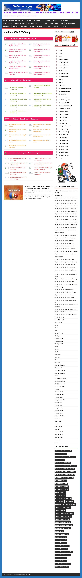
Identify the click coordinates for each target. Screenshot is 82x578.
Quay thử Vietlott (64, 155)
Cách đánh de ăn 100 (60, 454)
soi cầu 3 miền (59, 531)
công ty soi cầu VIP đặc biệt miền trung (65, 264)
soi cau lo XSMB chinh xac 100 (63, 516)
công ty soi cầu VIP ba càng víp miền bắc (65, 200)
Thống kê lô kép (63, 117)
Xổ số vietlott (63, 71)
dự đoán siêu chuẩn (60, 480)
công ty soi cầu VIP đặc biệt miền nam (64, 295)
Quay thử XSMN (63, 149)
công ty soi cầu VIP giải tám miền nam (64, 297)
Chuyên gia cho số (20, 23)
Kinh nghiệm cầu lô (33, 23)
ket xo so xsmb (59, 501)
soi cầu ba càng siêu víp (61, 534)
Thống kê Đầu (63, 120)
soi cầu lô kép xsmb (60, 543)
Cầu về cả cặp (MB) (64, 103)
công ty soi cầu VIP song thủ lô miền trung (66, 279)
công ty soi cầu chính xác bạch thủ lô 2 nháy (66, 198)
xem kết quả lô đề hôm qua (62, 564)
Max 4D (61, 82)
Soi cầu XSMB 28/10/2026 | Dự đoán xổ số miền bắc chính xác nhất (39, 187)
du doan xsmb (59, 471)
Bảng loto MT (58, 421)
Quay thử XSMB (63, 146)
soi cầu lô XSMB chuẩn (61, 549)
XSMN (56, 23)
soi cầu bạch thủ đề (60, 540)
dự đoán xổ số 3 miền (61, 483)
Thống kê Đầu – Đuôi (65, 126)
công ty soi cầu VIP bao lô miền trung (64, 259)
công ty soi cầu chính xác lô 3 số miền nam (66, 314)
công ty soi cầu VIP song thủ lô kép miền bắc (66, 251)
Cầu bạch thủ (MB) (64, 97)
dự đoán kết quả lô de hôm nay (64, 477)
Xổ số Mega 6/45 (63, 73)
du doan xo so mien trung (62, 463)
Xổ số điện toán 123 (64, 91)
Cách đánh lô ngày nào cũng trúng (65, 457)
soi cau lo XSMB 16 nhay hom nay (64, 513)
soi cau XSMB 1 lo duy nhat (62, 528)
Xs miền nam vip (7, 23)
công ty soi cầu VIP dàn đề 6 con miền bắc (66, 216)
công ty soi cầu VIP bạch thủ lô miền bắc (65, 208)
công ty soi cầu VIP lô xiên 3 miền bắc (64, 243)
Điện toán (24, 26)
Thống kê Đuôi (63, 123)
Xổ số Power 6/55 (64, 76)
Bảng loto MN (58, 424)
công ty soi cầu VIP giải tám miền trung (65, 267)
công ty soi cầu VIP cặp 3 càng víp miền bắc (66, 211)
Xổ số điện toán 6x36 (65, 88)
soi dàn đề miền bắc (60, 561)
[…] (42, 198)
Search (72, 31)
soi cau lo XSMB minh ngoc (62, 522)
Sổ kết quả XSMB (63, 62)
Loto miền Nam (63, 140)
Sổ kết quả (6, 26)
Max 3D (61, 79)
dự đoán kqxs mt (70, 474)
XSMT (62, 23)
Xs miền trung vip (64, 20)
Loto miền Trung (63, 143)
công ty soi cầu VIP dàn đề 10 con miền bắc (66, 222)
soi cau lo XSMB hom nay (62, 519)
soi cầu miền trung (60, 558)
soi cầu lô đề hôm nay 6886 (62, 555)
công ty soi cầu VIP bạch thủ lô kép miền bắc (66, 206)
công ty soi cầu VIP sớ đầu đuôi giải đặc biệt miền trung (66, 275)
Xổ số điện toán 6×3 (60, 365)
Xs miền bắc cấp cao (51, 20)
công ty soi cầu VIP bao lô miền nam (64, 289)
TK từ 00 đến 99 (63, 135)
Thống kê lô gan (63, 111)
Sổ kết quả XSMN (63, 65)
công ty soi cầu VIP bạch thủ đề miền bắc (65, 203)
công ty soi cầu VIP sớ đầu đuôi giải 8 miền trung (66, 271)
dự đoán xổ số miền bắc (61, 489)
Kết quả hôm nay (70, 23)
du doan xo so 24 (60, 460)
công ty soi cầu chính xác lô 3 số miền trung (66, 284)
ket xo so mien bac (60, 495)
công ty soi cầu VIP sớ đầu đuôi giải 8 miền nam (66, 301)
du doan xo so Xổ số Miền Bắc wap (64, 469)
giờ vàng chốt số (60, 492)
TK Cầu (32, 26)
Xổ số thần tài (63, 94)
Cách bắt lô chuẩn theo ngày (63, 451)
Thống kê (39, 26)
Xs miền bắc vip (38, 20)
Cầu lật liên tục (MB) (64, 100)
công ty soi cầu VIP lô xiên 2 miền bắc (64, 240)
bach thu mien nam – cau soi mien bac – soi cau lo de (17, 20)
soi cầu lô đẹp (59, 552)
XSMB (51, 23)
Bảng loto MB (58, 426)
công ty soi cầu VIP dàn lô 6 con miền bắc (65, 230)
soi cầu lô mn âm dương (62, 546)
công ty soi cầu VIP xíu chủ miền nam (64, 312)
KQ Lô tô (48, 26)
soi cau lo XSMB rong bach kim (63, 525)
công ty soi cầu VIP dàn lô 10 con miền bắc (66, 224)
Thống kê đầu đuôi (64, 108)
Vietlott (15, 26)
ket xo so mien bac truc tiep (63, 498)
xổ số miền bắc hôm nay (61, 567)
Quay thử (56, 26)
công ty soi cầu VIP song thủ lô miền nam (65, 309)
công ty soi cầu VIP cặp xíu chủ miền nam (65, 292)
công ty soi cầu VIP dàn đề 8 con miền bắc (66, 219)
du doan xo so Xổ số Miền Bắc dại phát (65, 466)
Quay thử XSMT (63, 152)
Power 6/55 (58, 354)
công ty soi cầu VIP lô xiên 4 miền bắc (64, 246)
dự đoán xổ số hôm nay (61, 486)
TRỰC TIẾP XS (44, 23)
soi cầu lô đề (68, 552)
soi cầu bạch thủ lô (60, 537)
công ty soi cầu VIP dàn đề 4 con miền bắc (66, 214)
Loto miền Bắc (63, 137)
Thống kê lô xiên (63, 114)
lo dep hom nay (59, 504)
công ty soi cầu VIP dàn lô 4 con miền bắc (65, 227)
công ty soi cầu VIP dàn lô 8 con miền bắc (65, 235)
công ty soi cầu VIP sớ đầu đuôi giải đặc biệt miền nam (66, 305)
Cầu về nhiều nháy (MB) (65, 105)
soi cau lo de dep (70, 504)
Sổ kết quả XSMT (63, 68)
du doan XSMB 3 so (70, 471)
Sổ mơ (64, 26)
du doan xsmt (59, 474)
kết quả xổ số (69, 501)
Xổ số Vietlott (58, 360)
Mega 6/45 (57, 357)
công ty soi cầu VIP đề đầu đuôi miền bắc (65, 238)
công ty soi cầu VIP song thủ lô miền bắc (65, 254)
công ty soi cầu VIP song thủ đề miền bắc (65, 248)
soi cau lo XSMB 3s (60, 510)
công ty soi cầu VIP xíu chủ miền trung (64, 281)
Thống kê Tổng (63, 129)
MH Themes (28, 574)
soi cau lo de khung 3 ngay (62, 507)
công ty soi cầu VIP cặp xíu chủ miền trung (65, 262)
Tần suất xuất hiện (64, 132)
